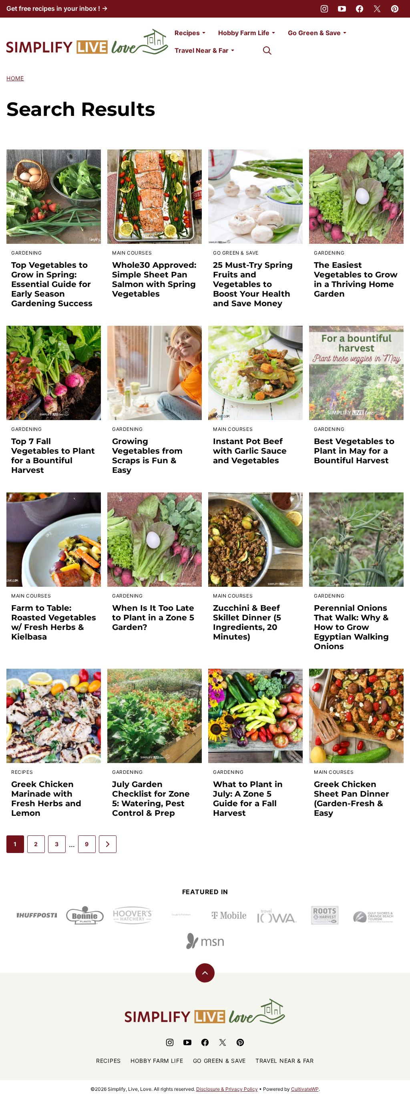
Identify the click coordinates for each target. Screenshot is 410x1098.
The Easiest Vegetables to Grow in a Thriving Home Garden (356, 279)
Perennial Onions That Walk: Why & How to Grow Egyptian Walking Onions (351, 627)
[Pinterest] (395, 9)
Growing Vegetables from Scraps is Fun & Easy (147, 455)
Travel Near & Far (202, 50)
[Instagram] (324, 9)
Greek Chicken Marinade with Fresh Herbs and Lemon (46, 798)
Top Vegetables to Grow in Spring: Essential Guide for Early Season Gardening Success (51, 284)
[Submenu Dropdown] (203, 32)
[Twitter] (377, 9)
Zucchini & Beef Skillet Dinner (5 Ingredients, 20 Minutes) (247, 622)
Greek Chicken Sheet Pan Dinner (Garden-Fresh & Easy (351, 798)
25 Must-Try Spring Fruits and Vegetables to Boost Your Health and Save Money (253, 284)
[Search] (267, 50)
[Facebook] (359, 9)
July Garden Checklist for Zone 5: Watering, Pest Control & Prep (151, 798)
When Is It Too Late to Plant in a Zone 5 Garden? (153, 617)
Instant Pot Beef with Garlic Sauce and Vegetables (250, 450)
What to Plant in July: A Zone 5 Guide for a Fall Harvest (248, 798)
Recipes (187, 33)
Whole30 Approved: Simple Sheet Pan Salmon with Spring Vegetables (154, 279)
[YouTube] (342, 9)
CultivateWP (305, 1089)
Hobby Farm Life (243, 33)
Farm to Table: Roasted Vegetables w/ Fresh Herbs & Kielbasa (53, 622)
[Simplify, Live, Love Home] (87, 41)
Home (15, 78)
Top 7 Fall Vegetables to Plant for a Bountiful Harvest (53, 455)
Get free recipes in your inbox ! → (57, 8)
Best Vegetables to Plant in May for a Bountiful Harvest (354, 450)
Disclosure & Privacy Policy (227, 1089)
